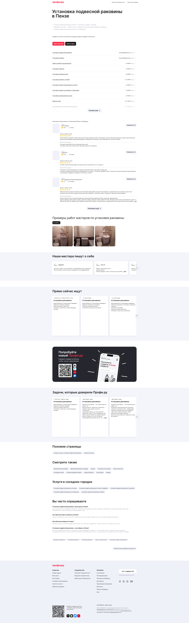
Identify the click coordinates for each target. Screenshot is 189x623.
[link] (58, 44)
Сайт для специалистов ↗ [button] (83, 573)
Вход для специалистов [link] (82, 575)
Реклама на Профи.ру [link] (103, 578)
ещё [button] (125, 271)
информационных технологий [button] (105, 609)
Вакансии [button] (100, 586)
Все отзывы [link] (55, 578)
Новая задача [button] (56, 573)
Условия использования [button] (59, 581)
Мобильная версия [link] (58, 586)
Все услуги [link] (55, 575)
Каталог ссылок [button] (57, 584)
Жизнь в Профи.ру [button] (102, 589)
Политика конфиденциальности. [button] (113, 612)
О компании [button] (100, 573)
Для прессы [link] (100, 581)
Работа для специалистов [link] (82, 578)
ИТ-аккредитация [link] (102, 575)
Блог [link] (98, 592)
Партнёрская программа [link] (104, 584)
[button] (131, 125)
